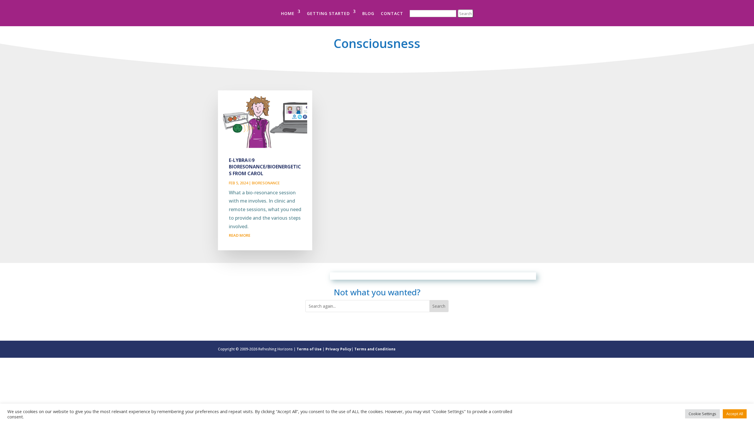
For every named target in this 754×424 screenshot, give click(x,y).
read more (239, 235)
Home (288, 13)
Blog (368, 13)
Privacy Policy (338, 349)
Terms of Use (309, 349)
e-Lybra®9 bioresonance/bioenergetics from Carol (265, 167)
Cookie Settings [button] (702, 413)
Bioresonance (266, 183)
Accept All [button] (734, 413)
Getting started (328, 13)
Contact (392, 13)
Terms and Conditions (375, 349)
